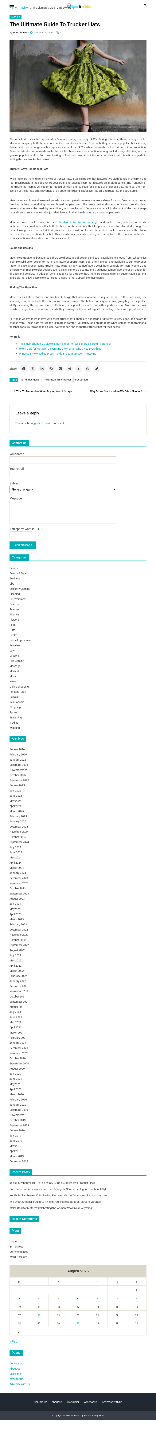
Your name (17, 454)
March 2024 (17, 867)
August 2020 (17, 1068)
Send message (23, 544)
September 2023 (19, 893)
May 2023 (15, 909)
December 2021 (19, 986)
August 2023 (17, 898)
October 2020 (18, 1058)
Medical (14, 671)
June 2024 (16, 852)
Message (16, 498)
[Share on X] (33, 368)
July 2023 (15, 903)
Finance (14, 614)
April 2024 (15, 862)
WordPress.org (18, 1256)
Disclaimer (16, 1373)
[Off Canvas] (12, 5)
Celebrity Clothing (20, 588)
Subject (15, 483)
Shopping (15, 707)
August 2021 (17, 1006)
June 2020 (16, 1078)
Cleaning (15, 593)
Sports (13, 712)
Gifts (12, 629)
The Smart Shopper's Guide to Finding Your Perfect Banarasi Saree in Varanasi (65, 343)
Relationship (17, 702)
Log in (13, 1241)
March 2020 (17, 1094)
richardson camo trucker (57, 379)
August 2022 (17, 950)
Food (13, 624)
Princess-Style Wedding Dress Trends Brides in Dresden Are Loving (57, 353)
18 (39, 1315)
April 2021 (15, 1027)
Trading (14, 722)
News (13, 681)
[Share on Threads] (87, 368)
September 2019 (19, 1125)
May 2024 (15, 857)
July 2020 (15, 1073)
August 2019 (17, 1130)
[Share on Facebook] (23, 368)
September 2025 (19, 780)
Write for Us (16, 1378)
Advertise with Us (20, 1384)
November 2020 (19, 1053)
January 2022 (18, 981)
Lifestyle (14, 655)
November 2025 (19, 769)
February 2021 (18, 1037)
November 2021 (19, 991)
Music (13, 676)
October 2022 (18, 939)
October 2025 (18, 775)
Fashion (15, 17)
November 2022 (19, 934)
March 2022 (17, 970)
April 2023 (15, 914)
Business (15, 578)
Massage (15, 666)
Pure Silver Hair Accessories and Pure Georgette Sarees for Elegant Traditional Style (58, 1189)
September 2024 (19, 842)
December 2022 (19, 929)
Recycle (14, 696)
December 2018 (19, 1161)
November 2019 (19, 1114)
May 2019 (15, 1145)
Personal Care (18, 691)
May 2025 (15, 800)
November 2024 (19, 831)
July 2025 (15, 790)
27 (78, 1323)
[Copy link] (96, 368)
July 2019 (15, 1135)
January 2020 (18, 1104)
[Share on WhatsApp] (51, 368)
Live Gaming (17, 660)
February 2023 (18, 924)
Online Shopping (19, 686)
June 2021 (16, 1017)
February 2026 (18, 754)
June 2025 (16, 795)
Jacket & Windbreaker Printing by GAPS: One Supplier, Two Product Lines (52, 1182)
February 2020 (18, 1099)
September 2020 (19, 1063)
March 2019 (17, 1156)
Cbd (12, 583)
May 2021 (15, 1022)
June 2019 (16, 1140)
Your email (17, 469)
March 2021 (17, 1032)
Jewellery (15, 645)
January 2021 (18, 1042)
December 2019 (19, 1109)
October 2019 (18, 1120)
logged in (36, 423)
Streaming (16, 717)
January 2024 (18, 872)
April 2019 (15, 1151)
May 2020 (15, 1084)
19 (58, 1315)
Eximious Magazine (94, 1415)
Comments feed (19, 1251)
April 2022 (15, 965)
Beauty (14, 568)
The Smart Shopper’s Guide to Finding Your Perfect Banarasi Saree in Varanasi (55, 1201)
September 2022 (19, 945)
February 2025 (18, 816)
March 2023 (17, 919)
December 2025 (19, 764)
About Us (15, 1368)
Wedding (15, 727)
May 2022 (15, 960)
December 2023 (19, 878)
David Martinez (21, 32)
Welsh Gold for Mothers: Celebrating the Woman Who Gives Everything (60, 348)
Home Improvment (21, 640)
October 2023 (18, 888)
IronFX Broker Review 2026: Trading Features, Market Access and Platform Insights (58, 1195)
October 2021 (18, 996)
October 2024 (18, 836)
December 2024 (19, 826)
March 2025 (17, 811)
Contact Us (16, 1363)
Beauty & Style (18, 573)
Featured (15, 609)
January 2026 (18, 759)
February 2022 (18, 975)
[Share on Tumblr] (78, 368)
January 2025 (18, 821)
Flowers (14, 619)
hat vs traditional (30, 379)
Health (13, 635)
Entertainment (18, 599)
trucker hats (81, 379)
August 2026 (17, 749)
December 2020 (19, 1048)
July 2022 (15, 955)
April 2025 (15, 806)
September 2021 (19, 1001)
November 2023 (19, 883)
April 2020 (15, 1089)
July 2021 (15, 1012)
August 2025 (17, 785)
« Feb (14, 1341)
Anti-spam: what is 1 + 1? (26, 529)
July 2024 (15, 847)
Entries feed (16, 1246)
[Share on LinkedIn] (42, 368)
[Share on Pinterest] (60, 368)
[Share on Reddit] (69, 368)
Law (12, 650)
